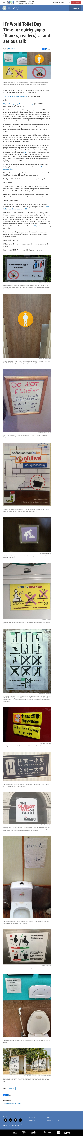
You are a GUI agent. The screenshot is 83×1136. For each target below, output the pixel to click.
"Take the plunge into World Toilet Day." (15, 96)
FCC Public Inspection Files (53, 1121)
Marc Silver (11, 48)
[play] (4, 8)
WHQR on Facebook (34, 1121)
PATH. (25, 152)
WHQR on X (49, 1117)
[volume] (9, 8)
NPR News (11, 1088)
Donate (76, 2)
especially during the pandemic (40, 226)
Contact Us (32, 1117)
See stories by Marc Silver (12, 1103)
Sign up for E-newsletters (61, 2)
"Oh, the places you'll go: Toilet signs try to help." (18, 104)
